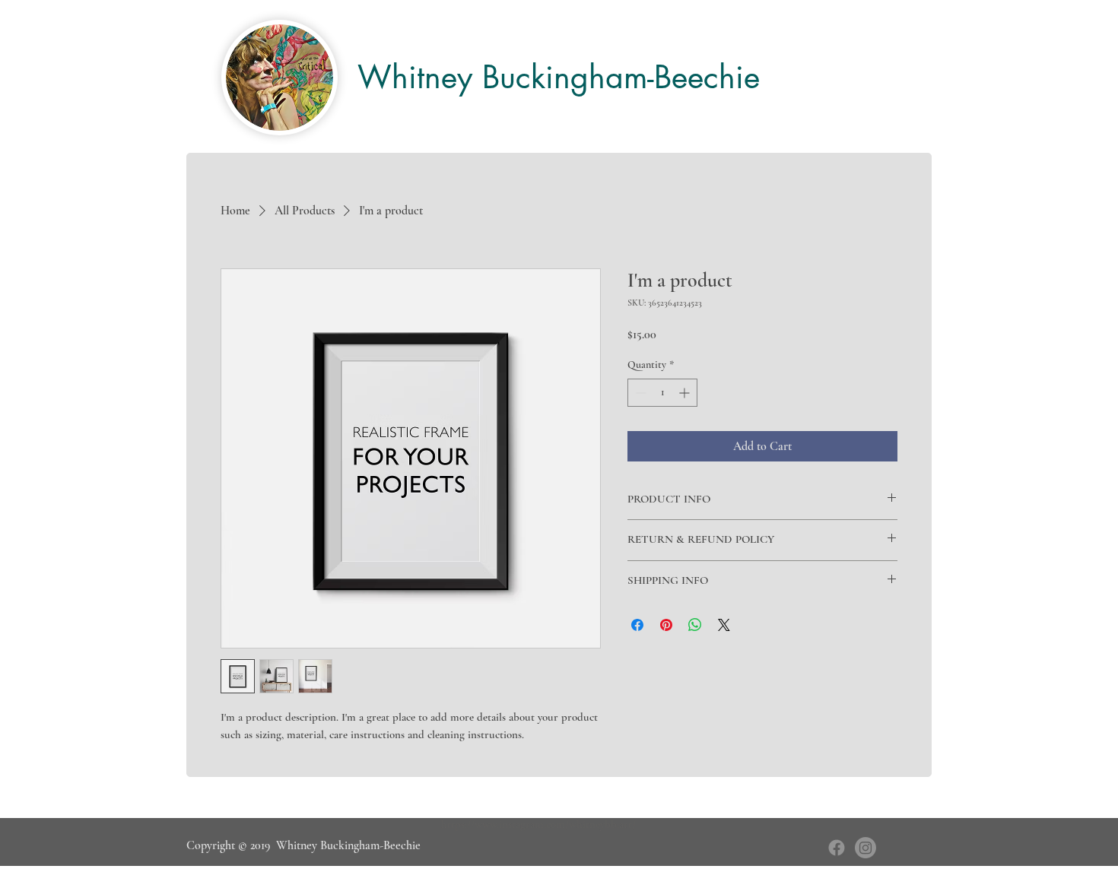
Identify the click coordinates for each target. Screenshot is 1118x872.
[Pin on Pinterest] (666, 625)
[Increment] (685, 392)
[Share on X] (724, 625)
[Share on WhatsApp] (695, 625)
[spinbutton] (662, 392)
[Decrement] (639, 392)
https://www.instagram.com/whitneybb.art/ (538, 824)
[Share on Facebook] (637, 625)
